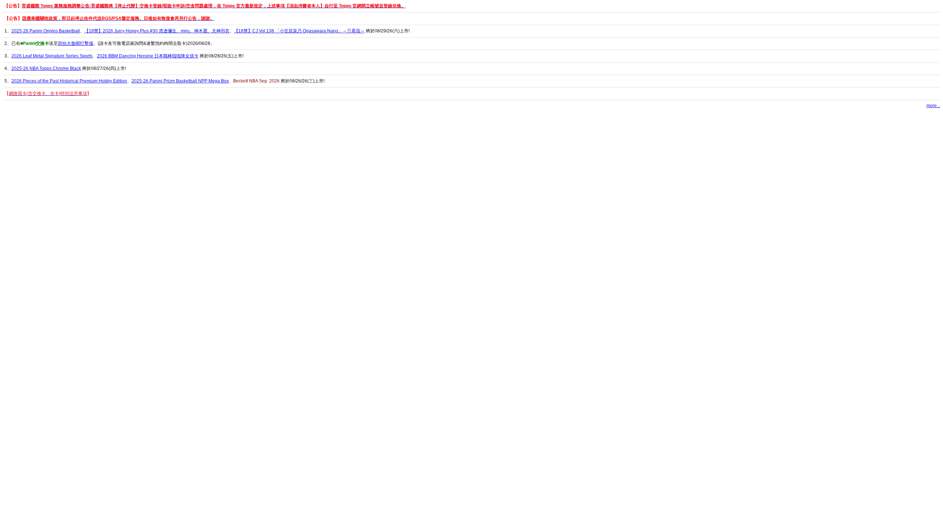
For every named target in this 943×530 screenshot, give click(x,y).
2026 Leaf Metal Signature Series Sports (51, 56)
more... (933, 105)
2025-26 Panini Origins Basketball (45, 30)
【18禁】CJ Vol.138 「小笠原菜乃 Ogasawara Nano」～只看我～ (299, 30)
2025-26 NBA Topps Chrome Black (46, 68)
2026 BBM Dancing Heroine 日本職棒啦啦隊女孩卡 (148, 56)
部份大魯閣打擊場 (75, 43)
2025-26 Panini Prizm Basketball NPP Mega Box (180, 81)
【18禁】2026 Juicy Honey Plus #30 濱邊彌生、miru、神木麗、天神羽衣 (156, 30)
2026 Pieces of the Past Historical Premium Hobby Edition (69, 81)
